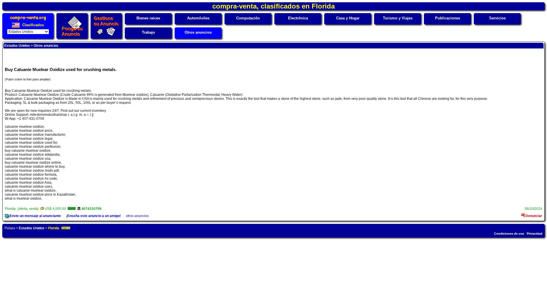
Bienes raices (148, 18)
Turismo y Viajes (398, 18)
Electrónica (298, 18)
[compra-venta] (28, 20)
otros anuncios (137, 216)
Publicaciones (447, 18)
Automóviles (198, 18)
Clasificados (32, 25)
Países (10, 228)
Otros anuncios (198, 32)
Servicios (497, 18)
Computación (248, 18)
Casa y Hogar (348, 18)
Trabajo (148, 32)
